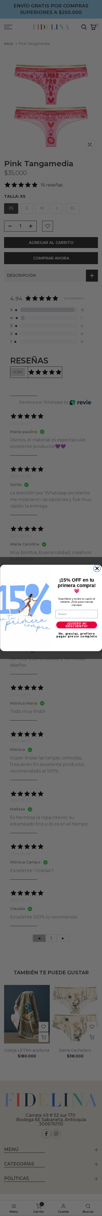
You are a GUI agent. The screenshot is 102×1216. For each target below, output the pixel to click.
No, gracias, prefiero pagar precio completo (76, 635)
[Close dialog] (97, 568)
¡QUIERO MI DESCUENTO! (76, 625)
